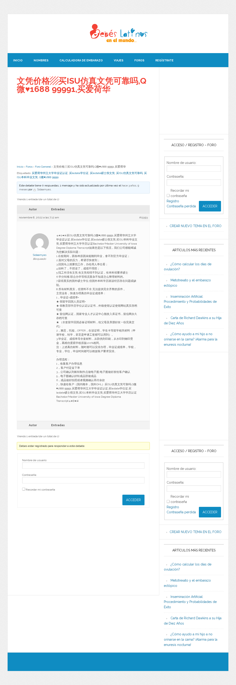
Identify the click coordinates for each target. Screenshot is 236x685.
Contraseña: (29, 475)
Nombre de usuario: (34, 460)
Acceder (133, 500)
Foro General (43, 166)
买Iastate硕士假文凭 (102, 173)
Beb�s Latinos (118, 33)
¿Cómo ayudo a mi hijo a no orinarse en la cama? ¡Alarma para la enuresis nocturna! (190, 339)
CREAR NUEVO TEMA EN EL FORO (195, 226)
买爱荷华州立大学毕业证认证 (50, 173)
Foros (29, 166)
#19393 (143, 217)
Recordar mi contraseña (40, 489)
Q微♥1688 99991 (49, 177)
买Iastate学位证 (78, 173)
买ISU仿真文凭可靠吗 (129, 173)
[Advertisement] (83, 129)
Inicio (20, 166)
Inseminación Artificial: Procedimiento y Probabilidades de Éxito (190, 302)
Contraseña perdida (181, 206)
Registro (173, 201)
